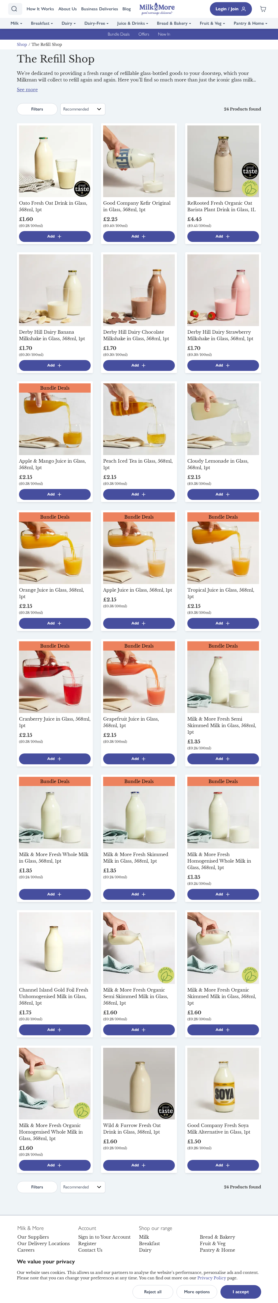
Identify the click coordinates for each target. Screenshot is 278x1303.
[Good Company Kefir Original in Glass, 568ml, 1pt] (139, 160)
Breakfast (40, 23)
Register (87, 1243)
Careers (25, 1250)
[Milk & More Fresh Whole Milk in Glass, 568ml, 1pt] (55, 812)
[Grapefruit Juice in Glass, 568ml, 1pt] (139, 676)
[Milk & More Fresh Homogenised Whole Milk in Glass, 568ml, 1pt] (223, 812)
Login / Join (227, 8)
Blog (126, 8)
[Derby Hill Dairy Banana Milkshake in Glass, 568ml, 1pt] (55, 289)
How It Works (40, 8)
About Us (67, 8)
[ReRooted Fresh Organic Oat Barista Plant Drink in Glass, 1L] (223, 160)
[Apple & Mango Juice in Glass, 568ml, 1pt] (55, 418)
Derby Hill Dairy (195, 86)
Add (51, 236)
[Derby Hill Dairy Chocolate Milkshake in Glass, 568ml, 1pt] (139, 289)
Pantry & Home (249, 23)
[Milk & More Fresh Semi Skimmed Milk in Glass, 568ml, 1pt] (223, 676)
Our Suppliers (33, 1237)
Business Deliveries (99, 8)
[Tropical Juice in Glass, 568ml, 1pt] (223, 547)
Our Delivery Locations (43, 1243)
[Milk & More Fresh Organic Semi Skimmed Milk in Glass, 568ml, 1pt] (139, 947)
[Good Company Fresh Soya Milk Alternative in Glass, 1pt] (223, 1083)
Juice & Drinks (131, 23)
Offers (143, 34)
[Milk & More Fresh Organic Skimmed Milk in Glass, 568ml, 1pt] (223, 947)
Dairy (67, 23)
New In (164, 34)
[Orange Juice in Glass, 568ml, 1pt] (55, 547)
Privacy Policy (211, 1278)
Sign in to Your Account (104, 1237)
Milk (15, 23)
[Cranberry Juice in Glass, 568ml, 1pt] (55, 676)
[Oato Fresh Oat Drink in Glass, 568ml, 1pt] (55, 160)
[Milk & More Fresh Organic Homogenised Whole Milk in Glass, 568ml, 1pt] (55, 1083)
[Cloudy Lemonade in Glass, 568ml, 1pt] (223, 418)
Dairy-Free (94, 23)
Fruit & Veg (211, 23)
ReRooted (101, 93)
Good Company (60, 93)
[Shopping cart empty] (263, 9)
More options (197, 1291)
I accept (241, 1291)
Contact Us (90, 1250)
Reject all (153, 1291)
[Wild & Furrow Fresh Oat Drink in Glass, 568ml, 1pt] (139, 1083)
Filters (37, 109)
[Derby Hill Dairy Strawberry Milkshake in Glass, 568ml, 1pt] (223, 289)
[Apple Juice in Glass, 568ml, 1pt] (139, 547)
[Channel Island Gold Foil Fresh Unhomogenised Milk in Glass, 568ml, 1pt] (55, 947)
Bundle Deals (119, 34)
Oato (35, 93)
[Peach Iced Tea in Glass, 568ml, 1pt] (139, 418)
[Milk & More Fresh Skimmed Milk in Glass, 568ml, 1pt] (139, 812)
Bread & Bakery (172, 23)
